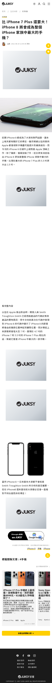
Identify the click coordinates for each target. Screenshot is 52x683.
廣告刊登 (20, 664)
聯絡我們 (31, 660)
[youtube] (29, 655)
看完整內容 (7, 305)
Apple (23, 620)
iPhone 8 (31, 548)
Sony (40, 620)
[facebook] (23, 655)
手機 (39, 548)
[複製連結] (47, 555)
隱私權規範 (32, 667)
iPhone (46, 548)
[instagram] (34, 655)
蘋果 (17, 620)
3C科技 (4, 17)
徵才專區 (20, 667)
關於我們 (20, 660)
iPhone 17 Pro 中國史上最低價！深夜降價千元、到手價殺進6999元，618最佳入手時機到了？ (18, 594)
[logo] (7, 3)
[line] (17, 655)
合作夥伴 (31, 664)
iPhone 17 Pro (8, 620)
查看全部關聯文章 (26, 633)
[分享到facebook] (48, 45)
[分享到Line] (48, 51)
